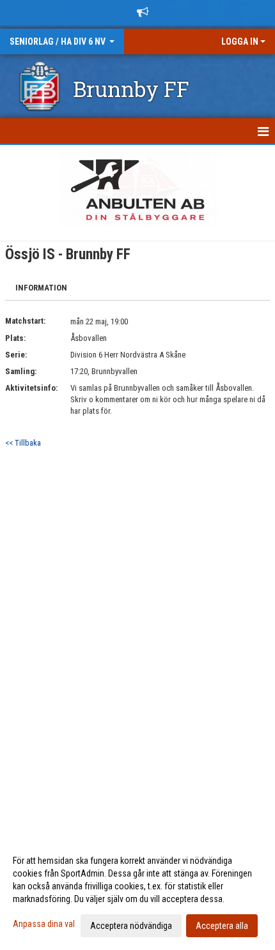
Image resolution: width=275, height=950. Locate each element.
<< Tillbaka (23, 443)
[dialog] (137, 892)
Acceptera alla (222, 926)
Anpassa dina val (44, 924)
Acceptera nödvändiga (131, 926)
